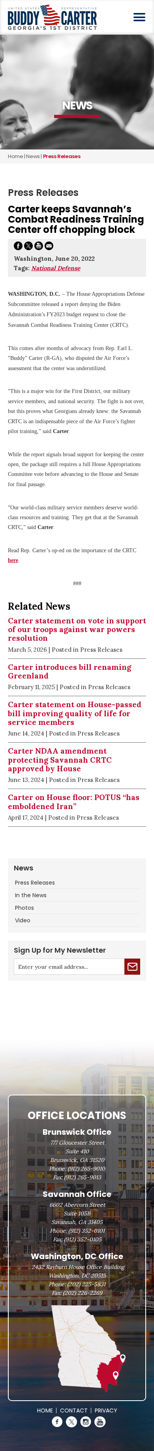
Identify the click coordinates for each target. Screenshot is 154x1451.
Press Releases (35, 883)
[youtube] (99, 1421)
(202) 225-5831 (86, 1284)
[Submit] (132, 967)
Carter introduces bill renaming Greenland (69, 671)
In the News (31, 895)
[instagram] (85, 1421)
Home (15, 156)
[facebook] (57, 1421)
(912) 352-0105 (82, 1239)
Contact (74, 1410)
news (32, 156)
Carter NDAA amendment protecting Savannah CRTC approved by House (60, 760)
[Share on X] (28, 247)
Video (22, 920)
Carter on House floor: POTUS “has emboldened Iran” (73, 802)
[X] (71, 1421)
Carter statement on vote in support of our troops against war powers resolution (77, 629)
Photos (24, 908)
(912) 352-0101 (86, 1230)
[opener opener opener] (139, 17)
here (13, 560)
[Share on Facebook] (18, 247)
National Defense (55, 268)
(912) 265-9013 (82, 1177)
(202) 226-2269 (82, 1292)
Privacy (106, 1410)
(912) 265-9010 (86, 1168)
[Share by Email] (49, 247)
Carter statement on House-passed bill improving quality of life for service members (74, 713)
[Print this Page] (38, 247)
